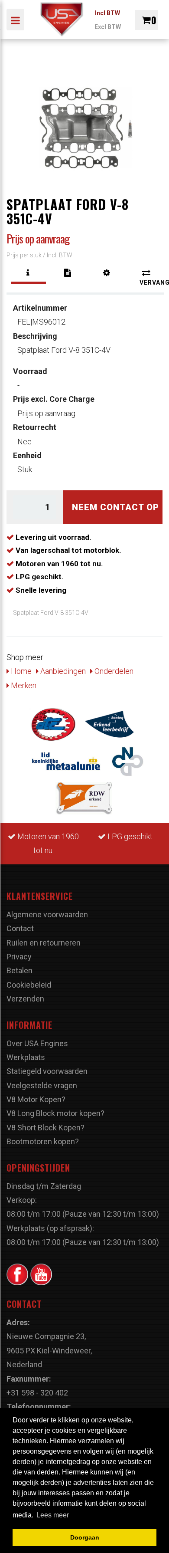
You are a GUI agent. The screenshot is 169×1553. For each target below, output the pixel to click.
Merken (22, 685)
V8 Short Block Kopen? (45, 1127)
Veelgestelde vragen (41, 1085)
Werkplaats (25, 1057)
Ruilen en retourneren (43, 942)
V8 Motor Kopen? (35, 1099)
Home (20, 671)
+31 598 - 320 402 (37, 1392)
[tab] (28, 273)
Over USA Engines (37, 1043)
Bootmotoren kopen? (42, 1141)
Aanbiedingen (62, 671)
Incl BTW (107, 13)
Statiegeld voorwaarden (47, 1071)
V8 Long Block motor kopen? (55, 1113)
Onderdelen (113, 671)
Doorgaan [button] (84, 1537)
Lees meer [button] (52, 1515)
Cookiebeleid (28, 984)
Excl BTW (107, 26)
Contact (20, 928)
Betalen (19, 970)
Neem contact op (115, 507)
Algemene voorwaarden (47, 914)
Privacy (19, 956)
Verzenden (25, 998)
